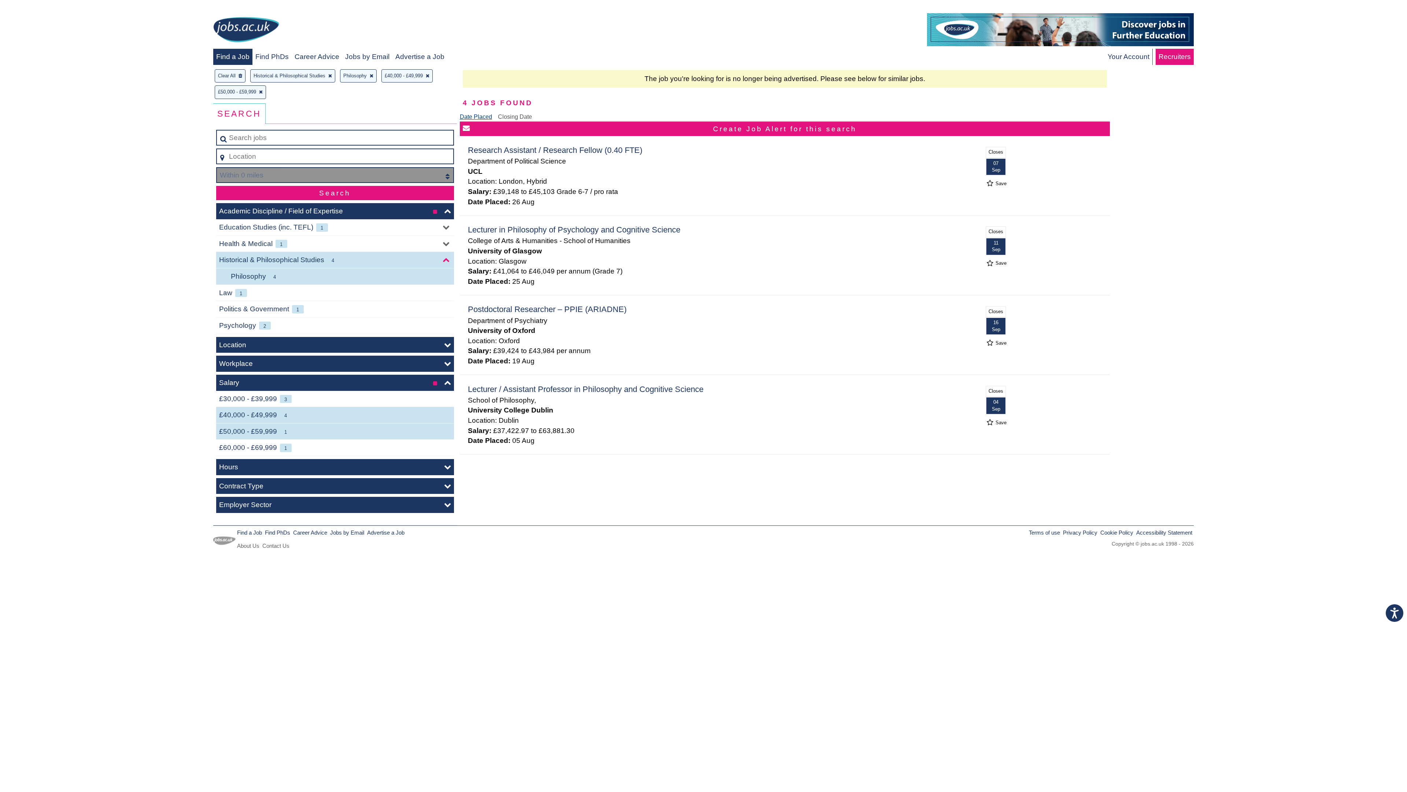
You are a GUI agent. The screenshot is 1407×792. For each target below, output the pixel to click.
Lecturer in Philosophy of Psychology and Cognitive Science (574, 229)
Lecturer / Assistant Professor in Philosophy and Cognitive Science (586, 389)
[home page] (246, 31)
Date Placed (476, 117)
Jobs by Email (367, 56)
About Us (248, 546)
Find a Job (233, 56)
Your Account (1128, 56)
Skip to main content (35, 8)
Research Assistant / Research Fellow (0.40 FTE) (555, 150)
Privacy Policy (1080, 532)
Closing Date (515, 117)
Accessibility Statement (1164, 532)
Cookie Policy (1116, 532)
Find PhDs (272, 56)
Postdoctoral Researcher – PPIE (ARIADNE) (547, 309)
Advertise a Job (419, 56)
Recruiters (1175, 56)
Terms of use (1044, 532)
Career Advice (317, 56)
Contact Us (275, 546)
